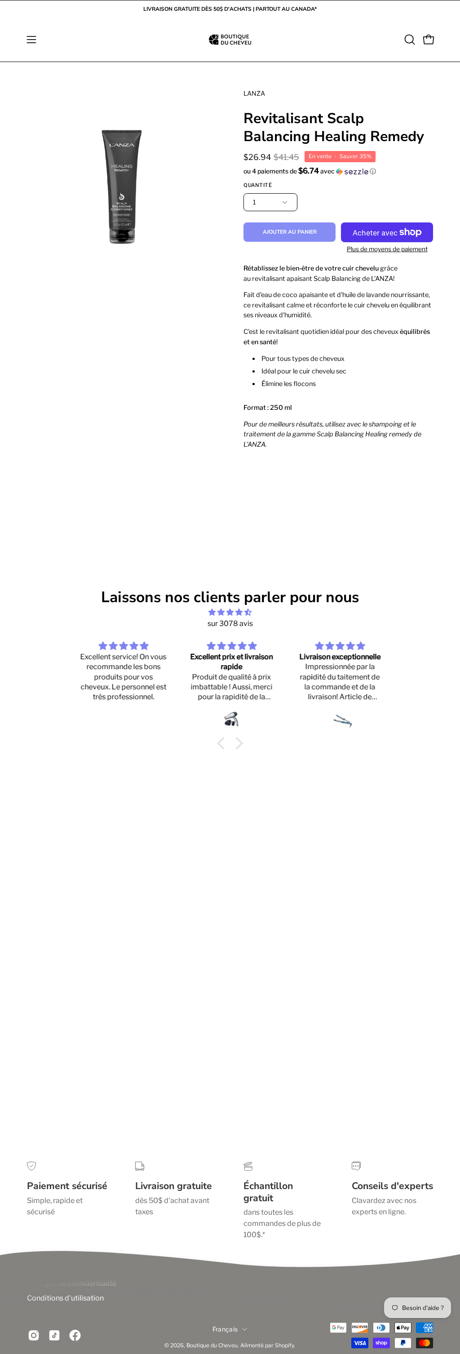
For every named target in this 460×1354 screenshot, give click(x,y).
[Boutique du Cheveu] (230, 39)
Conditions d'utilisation (65, 1298)
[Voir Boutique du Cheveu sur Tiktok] (54, 1335)
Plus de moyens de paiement (387, 249)
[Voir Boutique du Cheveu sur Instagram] (33, 1335)
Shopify (284, 1345)
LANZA (254, 93)
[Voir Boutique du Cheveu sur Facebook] (75, 1335)
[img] (229, 612)
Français (225, 1329)
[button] (408, 39)
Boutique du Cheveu (212, 1345)
